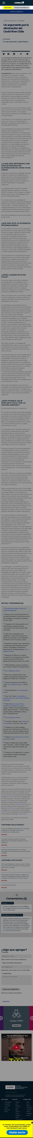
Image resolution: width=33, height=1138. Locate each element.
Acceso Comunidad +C (22, 7)
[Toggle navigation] (3, 2)
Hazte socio (17, 1132)
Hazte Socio (8, 7)
